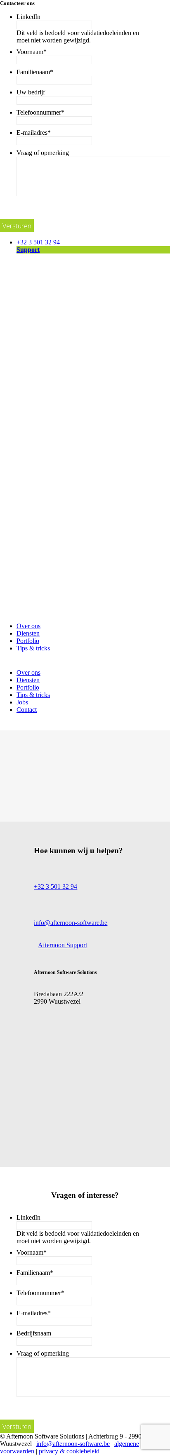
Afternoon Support (62, 944)
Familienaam (35, 71)
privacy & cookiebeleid (69, 1451)
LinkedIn (28, 16)
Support (28, 249)
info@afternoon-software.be (70, 922)
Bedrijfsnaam (34, 1333)
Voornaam (32, 51)
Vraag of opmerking (43, 152)
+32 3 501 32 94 (38, 242)
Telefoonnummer (40, 112)
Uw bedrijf (31, 92)
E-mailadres (34, 132)
